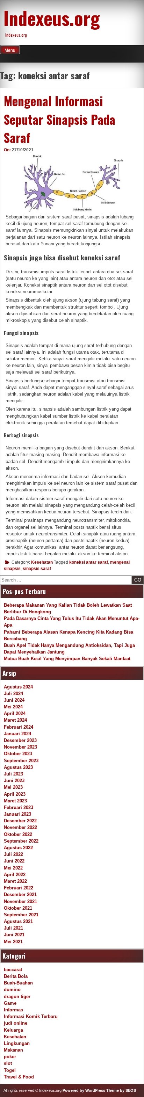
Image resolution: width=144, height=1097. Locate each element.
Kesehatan (42, 562)
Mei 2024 (13, 706)
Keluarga (13, 1030)
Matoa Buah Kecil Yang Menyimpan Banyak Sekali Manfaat (67, 658)
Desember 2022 (20, 820)
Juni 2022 (14, 861)
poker (10, 1056)
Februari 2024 (18, 727)
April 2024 (15, 713)
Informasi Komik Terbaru (31, 1016)
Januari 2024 (17, 733)
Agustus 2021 (18, 921)
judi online (15, 1023)
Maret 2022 (15, 881)
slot (8, 1063)
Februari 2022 (18, 887)
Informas (13, 1009)
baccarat (13, 969)
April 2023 (15, 794)
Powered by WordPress (84, 1090)
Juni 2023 (14, 780)
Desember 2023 (20, 740)
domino (12, 989)
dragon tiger (17, 996)
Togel (10, 1070)
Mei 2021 (13, 941)
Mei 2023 (13, 787)
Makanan (13, 1050)
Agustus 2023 (18, 767)
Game (10, 1003)
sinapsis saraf (37, 568)
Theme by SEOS (121, 1090)
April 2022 (15, 874)
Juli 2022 (13, 854)
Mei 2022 (13, 868)
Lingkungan (17, 1043)
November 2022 (20, 827)
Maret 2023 (15, 800)
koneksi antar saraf (88, 562)
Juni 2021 (14, 934)
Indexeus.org (51, 17)
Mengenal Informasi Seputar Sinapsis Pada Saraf (59, 119)
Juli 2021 (13, 928)
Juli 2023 (13, 774)
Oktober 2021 (18, 908)
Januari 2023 (17, 814)
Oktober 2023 (18, 753)
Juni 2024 (14, 700)
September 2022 (21, 841)
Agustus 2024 (18, 687)
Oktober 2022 (18, 834)
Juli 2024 (13, 693)
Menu (10, 50)
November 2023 (20, 747)
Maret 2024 (15, 720)
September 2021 (21, 914)
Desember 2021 (20, 894)
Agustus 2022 (18, 847)
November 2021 (20, 901)
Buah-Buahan (18, 983)
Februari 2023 (18, 807)
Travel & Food (19, 1077)
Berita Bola (16, 976)
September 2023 (21, 760)
